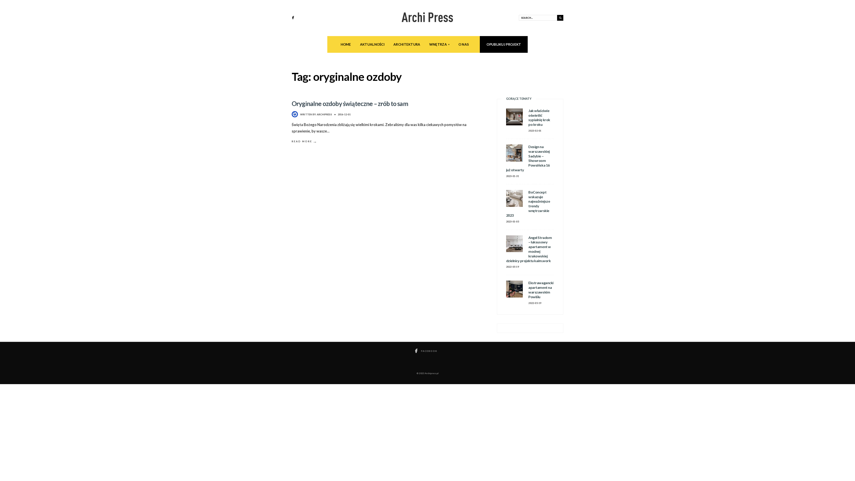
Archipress (324, 114)
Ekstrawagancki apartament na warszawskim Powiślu (540, 290)
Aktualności (372, 44)
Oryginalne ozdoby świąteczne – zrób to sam (350, 103)
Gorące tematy (518, 98)
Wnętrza (438, 44)
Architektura (406, 44)
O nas (463, 44)
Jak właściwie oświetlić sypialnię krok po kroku (539, 117)
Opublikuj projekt (504, 44)
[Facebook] (293, 18)
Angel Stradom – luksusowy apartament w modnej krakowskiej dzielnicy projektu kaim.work (529, 249)
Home (346, 44)
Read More (305, 141)
